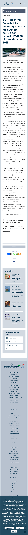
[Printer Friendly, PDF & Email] (14, 261)
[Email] (17, 254)
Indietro (14, 247)
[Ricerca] (20, 3)
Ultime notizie (12, 338)
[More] (19, 254)
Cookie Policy (6, 521)
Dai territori (12, 349)
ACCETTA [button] (20, 528)
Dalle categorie (13, 345)
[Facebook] (8, 254)
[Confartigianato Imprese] (8, 3)
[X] (11, 254)
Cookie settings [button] (9, 528)
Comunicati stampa (14, 341)
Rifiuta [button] (14, 531)
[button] (24, 3)
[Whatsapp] (14, 254)
